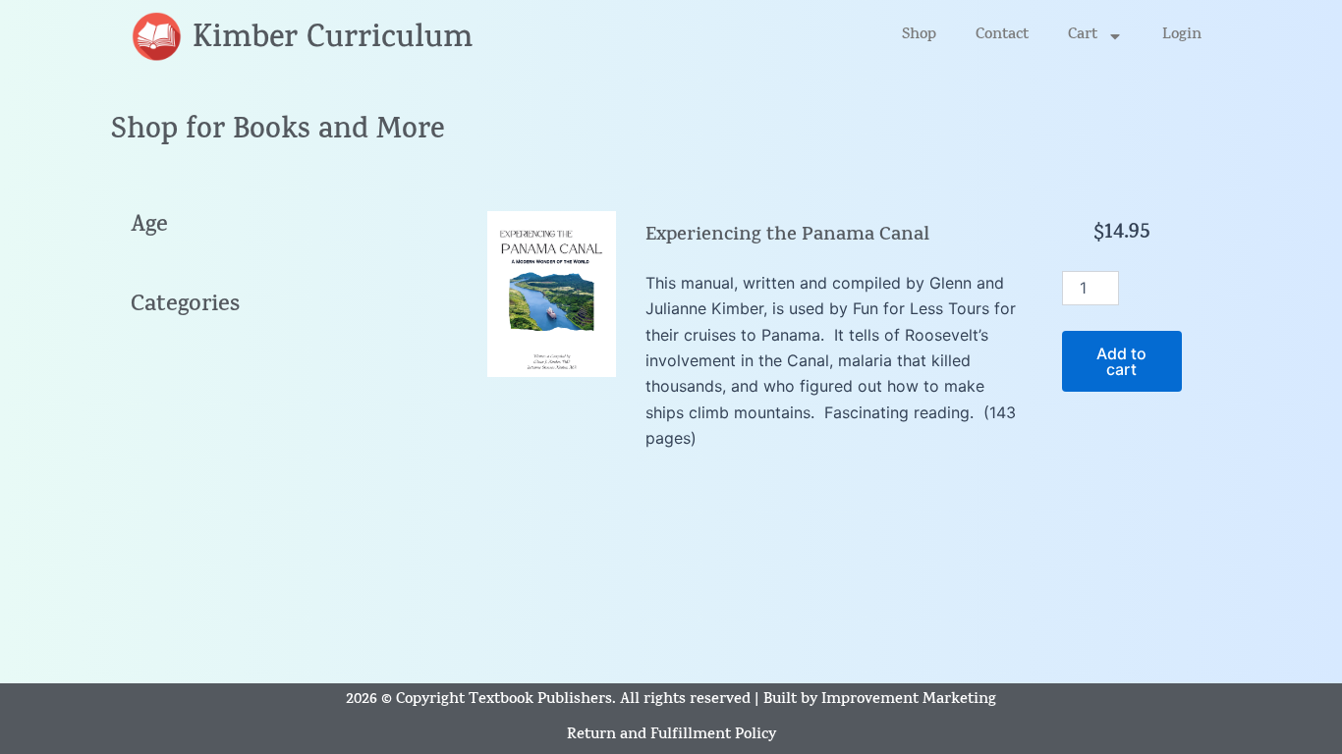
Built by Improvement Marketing (879, 700)
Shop (919, 36)
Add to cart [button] (1121, 361)
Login (1182, 36)
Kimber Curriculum (333, 41)
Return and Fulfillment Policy (671, 736)
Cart (1082, 36)
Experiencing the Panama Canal (787, 236)
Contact (1002, 36)
